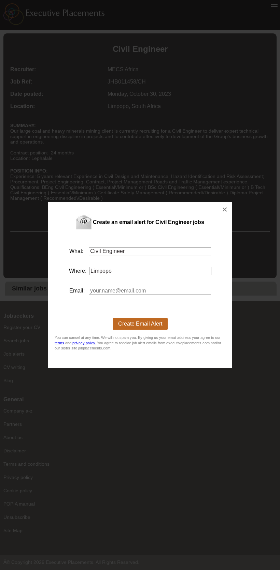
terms (59, 343)
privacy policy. (84, 343)
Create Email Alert (140, 324)
